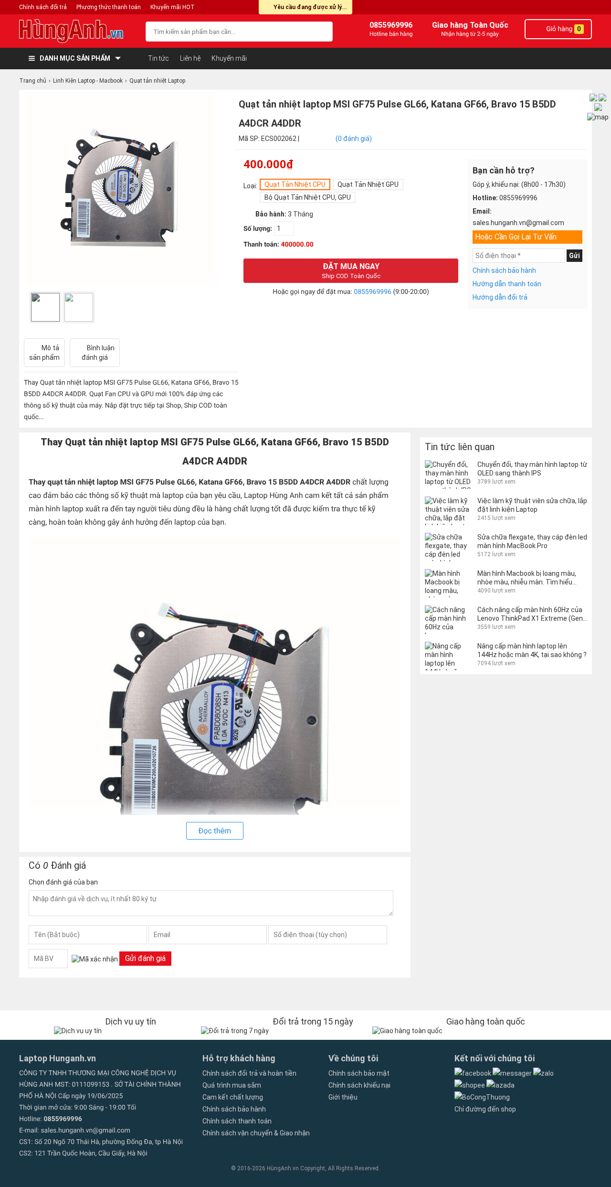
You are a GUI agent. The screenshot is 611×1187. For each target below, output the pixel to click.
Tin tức (158, 58)
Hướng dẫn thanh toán (507, 284)
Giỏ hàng (563, 29)
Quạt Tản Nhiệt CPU (295, 184)
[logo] (77, 31)
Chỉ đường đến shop (485, 1109)
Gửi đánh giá (145, 958)
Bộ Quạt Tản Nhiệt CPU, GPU (307, 197)
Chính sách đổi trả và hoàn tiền (249, 1073)
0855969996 (372, 292)
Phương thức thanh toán (108, 7)
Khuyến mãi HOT (172, 7)
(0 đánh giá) (354, 138)
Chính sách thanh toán (237, 1121)
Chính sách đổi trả (43, 7)
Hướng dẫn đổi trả (500, 297)
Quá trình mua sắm (231, 1085)
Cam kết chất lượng (232, 1097)
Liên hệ (190, 58)
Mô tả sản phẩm (44, 352)
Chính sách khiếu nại (359, 1085)
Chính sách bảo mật (359, 1073)
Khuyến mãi (229, 58)
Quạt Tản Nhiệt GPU (368, 184)
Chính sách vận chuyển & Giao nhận (256, 1133)
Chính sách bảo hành (504, 270)
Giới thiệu (343, 1097)
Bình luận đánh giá (98, 352)
